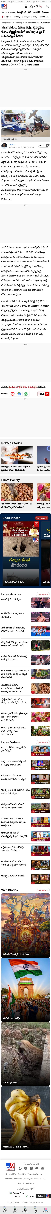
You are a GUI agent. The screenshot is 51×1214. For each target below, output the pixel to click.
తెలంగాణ (45, 12)
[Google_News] (19, 394)
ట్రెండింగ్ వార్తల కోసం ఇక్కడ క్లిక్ (22, 387)
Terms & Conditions (25, 1183)
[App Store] (33, 1197)
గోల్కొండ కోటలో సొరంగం (14, 582)
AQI (36, 6)
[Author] (4, 146)
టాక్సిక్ (35, 17)
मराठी (27, 2)
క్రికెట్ (29, 12)
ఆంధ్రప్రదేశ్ (36, 12)
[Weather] (31, 6)
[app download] (25, 6)
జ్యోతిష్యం (17, 17)
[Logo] (4, 6)
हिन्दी (11, 2)
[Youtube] (12, 394)
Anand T (11, 144)
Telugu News (6, 22)
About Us (22, 1174)
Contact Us (11, 1174)
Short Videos (11, 518)
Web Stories (9, 890)
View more (40, 518)
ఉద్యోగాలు (8, 17)
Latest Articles (11, 594)
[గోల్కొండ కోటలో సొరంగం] (21, 553)
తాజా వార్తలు (10, 12)
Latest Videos (10, 742)
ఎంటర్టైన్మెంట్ (21, 12)
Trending (18, 22)
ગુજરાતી (35, 2)
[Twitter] (25, 1168)
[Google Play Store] (17, 1195)
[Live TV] (41, 6)
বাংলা (43, 2)
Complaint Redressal (13, 1179)
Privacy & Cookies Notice (35, 1179)
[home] (2, 12)
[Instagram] (31, 1168)
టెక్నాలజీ (27, 17)
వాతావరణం (44, 17)
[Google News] (42, 1168)
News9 (3, 2)
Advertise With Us (35, 1174)
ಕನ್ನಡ (19, 2)
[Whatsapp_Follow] (26, 394)
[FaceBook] (20, 1168)
